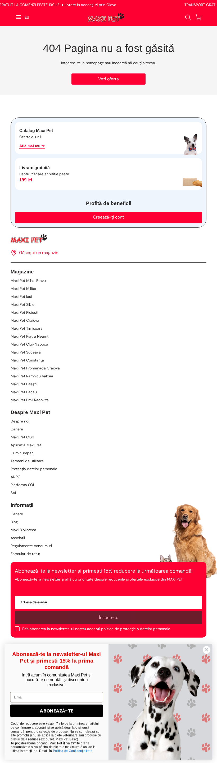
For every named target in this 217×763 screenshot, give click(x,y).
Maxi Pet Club (22, 437)
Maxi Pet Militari (24, 288)
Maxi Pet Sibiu (22, 304)
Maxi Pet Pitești (24, 384)
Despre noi (20, 421)
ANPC (15, 476)
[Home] (108, 238)
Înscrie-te (108, 617)
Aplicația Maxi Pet (26, 445)
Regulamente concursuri (31, 545)
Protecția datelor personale (34, 468)
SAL (14, 492)
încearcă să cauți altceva (133, 62)
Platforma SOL (23, 484)
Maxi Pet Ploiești (24, 312)
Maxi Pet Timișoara (27, 328)
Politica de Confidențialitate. (73, 749)
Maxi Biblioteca (23, 529)
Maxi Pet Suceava (26, 352)
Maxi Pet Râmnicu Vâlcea (32, 376)
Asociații (18, 537)
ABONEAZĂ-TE (56, 709)
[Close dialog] (206, 648)
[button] (198, 17)
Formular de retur (25, 553)
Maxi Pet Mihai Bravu (28, 280)
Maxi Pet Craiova (25, 320)
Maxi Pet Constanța (27, 360)
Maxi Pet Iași (21, 296)
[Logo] (106, 17)
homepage (95, 62)
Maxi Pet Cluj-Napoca (29, 344)
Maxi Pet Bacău (24, 392)
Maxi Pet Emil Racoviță (30, 400)
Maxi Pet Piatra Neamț (29, 336)
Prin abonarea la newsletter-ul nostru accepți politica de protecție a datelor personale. (96, 629)
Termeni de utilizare (27, 461)
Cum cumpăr (22, 453)
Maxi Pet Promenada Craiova (35, 368)
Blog (14, 522)
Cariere (17, 429)
